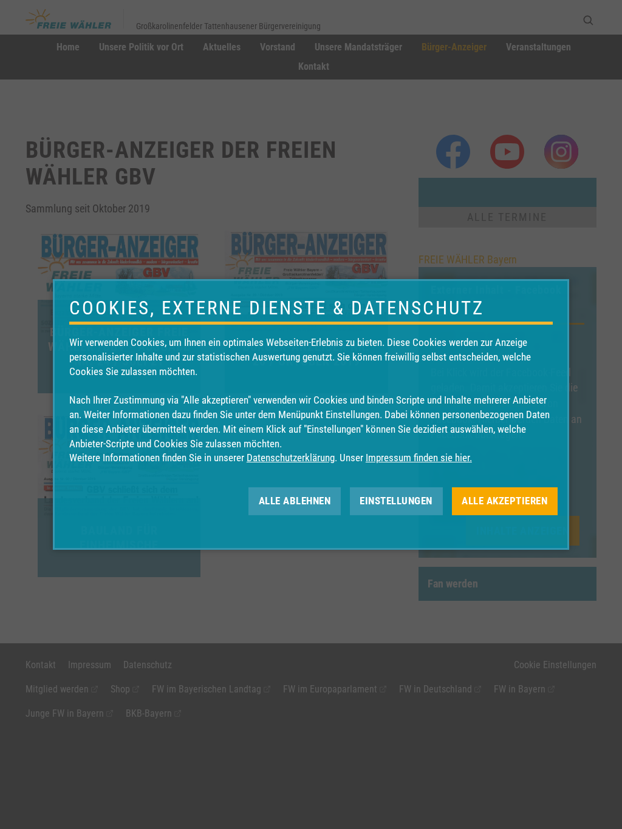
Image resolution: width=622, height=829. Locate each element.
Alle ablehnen (295, 501)
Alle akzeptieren (504, 501)
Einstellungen (396, 501)
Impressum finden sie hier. (419, 458)
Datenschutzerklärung (291, 458)
